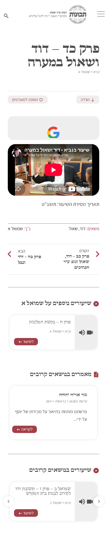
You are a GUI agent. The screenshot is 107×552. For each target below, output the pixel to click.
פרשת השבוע (78, 401)
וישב (48, 401)
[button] (8, 501)
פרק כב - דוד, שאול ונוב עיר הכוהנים (76, 261)
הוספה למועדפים (27, 99)
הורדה (88, 99)
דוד (82, 228)
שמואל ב (54, 502)
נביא (96, 71)
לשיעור (24, 346)
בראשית (60, 401)
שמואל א (84, 71)
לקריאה (24, 429)
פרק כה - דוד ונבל (29, 259)
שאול (73, 228)
